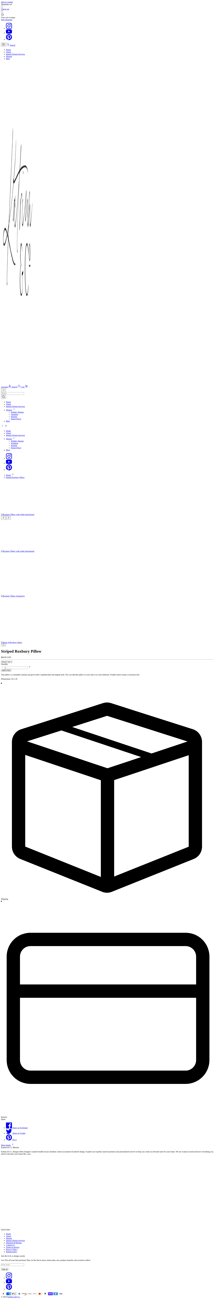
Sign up (4, 1269)
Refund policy (11, 1252)
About (8, 52)
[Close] (2, 6)
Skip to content (7, 2)
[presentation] (2, 645)
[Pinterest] (9, 39)
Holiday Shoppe (17, 412)
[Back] (2, 427)
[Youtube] (9, 33)
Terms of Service (12, 1247)
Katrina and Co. (13, 1297)
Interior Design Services (15, 54)
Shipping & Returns (14, 1243)
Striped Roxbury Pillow (15, 477)
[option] (107, 498)
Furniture (14, 414)
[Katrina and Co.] (19, 383)
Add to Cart (6, 670)
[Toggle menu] (3, 45)
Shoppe (9, 56)
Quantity (4, 664)
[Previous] (3, 518)
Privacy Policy (11, 1249)
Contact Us (10, 1245)
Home (8, 50)
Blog (8, 59)
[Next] (8, 518)
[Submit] (3, 397)
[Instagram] (9, 28)
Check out (5, 9)
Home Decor (16, 419)
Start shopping (6, 20)
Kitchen (14, 417)
